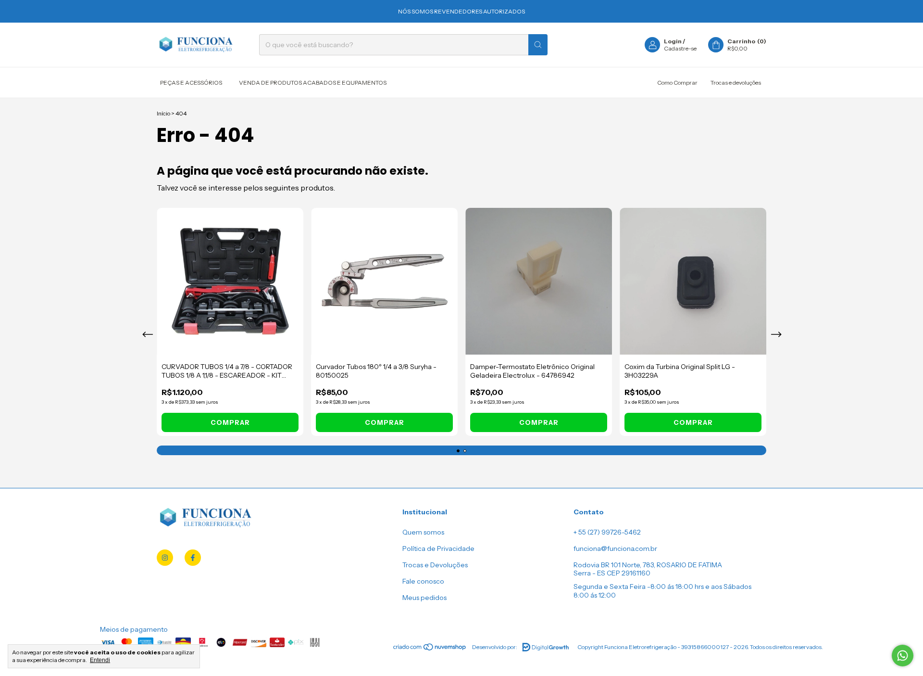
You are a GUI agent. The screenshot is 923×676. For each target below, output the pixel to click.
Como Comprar (677, 82)
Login (673, 41)
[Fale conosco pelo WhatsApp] (902, 655)
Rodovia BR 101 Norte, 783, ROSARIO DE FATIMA (648, 565)
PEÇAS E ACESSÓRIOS (191, 82)
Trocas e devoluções (736, 82)
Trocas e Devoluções (435, 565)
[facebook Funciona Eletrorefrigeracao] (193, 557)
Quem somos (423, 532)
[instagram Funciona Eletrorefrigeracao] (165, 557)
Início (163, 113)
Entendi (100, 660)
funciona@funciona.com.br (615, 548)
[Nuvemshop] (430, 649)
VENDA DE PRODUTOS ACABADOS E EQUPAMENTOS (313, 82)
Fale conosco (423, 581)
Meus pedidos (424, 597)
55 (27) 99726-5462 (609, 532)
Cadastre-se (680, 48)
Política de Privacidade (438, 548)
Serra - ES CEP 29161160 (612, 573)
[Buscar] (538, 44)
